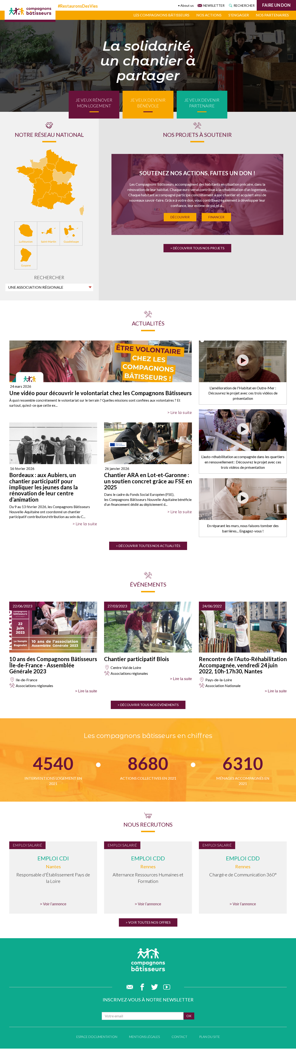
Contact (179, 1037)
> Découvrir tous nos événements (148, 705)
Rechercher (244, 5)
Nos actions (209, 15)
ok (188, 1016)
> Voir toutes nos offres (148, 922)
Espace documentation (96, 1037)
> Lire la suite (179, 412)
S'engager (238, 15)
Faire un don (276, 5)
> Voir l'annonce (53, 904)
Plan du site (209, 1037)
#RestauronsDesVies (78, 6)
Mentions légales (144, 1037)
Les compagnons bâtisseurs (161, 15)
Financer (216, 217)
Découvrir (180, 217)
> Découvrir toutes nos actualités (148, 546)
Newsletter (214, 5)
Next (276, 198)
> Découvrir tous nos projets (197, 248)
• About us (186, 5)
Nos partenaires (272, 15)
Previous (119, 198)
